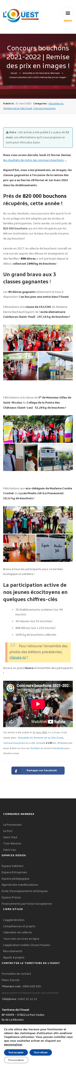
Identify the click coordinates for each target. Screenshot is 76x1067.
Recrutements (12, 951)
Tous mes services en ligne (21, 939)
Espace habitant (12, 866)
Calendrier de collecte (17, 932)
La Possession (12, 825)
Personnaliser (16, 1060)
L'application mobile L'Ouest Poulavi (26, 945)
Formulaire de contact (16, 974)
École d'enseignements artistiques (25, 891)
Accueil (14, 73)
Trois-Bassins (12, 843)
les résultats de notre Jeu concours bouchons (33, 160)
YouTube (35, 748)
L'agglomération (13, 920)
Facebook (58, 748)
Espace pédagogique (15, 879)
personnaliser (13, 1045)
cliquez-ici (18, 658)
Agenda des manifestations (20, 885)
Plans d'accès (11, 980)
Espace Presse (11, 897)
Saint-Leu (9, 850)
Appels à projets (13, 957)
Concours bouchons (44, 108)
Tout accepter (16, 1052)
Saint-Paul (10, 837)
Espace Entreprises (14, 872)
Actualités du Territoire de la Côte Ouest (41, 73)
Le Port (7, 831)
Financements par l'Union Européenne (27, 904)
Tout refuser (41, 1052)
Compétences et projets (19, 926)
